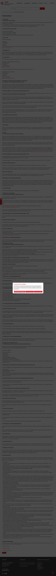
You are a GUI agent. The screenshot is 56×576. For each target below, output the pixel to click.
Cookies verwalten (29, 291)
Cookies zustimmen (38, 291)
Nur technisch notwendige (19, 291)
